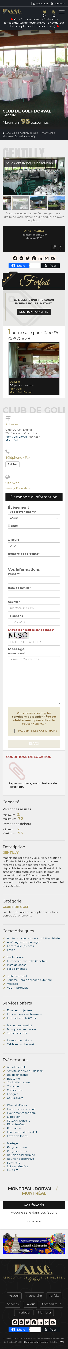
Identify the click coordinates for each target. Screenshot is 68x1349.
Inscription (42, 3)
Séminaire (13, 1162)
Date (14, 525)
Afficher (12, 464)
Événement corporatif (21, 1109)
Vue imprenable (18, 987)
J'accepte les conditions (37, 730)
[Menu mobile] (62, 12)
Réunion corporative (20, 1158)
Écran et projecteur (20, 1010)
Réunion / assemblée (21, 1155)
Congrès (12, 1094)
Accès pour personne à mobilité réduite (33, 938)
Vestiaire (12, 983)
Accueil (14, 1295)
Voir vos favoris (34, 1221)
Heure (14, 539)
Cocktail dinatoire (18, 1082)
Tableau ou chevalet (20, 1044)
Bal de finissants (17, 1074)
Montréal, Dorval (20, 392)
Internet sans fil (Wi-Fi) (22, 1018)
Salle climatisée (17, 968)
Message (16, 649)
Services (12, 1304)
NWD (61, 1342)
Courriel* (14, 601)
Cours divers (15, 1097)
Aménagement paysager (23, 942)
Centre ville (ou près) (21, 946)
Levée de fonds (17, 1136)
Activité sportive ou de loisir (25, 1071)
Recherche (34, 1295)
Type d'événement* (22, 511)
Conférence (15, 1090)
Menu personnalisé (19, 1025)
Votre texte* (16, 653)
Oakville (14, 381)
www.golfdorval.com (18, 488)
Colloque (13, 1086)
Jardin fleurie (15, 957)
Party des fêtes (17, 1151)
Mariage (12, 1143)
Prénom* (14, 573)
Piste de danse (16, 965)
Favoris (30, 1304)
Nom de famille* (19, 587)
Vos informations (24, 569)
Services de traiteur (19, 1040)
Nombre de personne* (24, 553)
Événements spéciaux (21, 1113)
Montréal (15, 388)
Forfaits (54, 1295)
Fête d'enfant (16, 1124)
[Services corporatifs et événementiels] (34, 1243)
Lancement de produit (22, 1132)
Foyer (11, 949)
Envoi (34, 744)
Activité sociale (17, 1067)
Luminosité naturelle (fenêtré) (27, 961)
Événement (18, 507)
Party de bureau (17, 1147)
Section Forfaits (33, 312)
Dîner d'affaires (17, 1105)
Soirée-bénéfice (17, 1166)
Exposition (14, 1116)
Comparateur (51, 1304)
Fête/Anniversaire (18, 1120)
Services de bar (17, 1033)
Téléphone (15, 615)
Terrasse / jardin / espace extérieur (29, 980)
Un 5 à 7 (12, 1170)
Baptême (13, 1078)
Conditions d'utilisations (36, 1342)
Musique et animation (21, 1029)
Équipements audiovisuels (24, 1014)
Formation (14, 1128)
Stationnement (17, 976)
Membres (59, 3)
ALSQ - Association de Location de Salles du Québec (18, 11)
